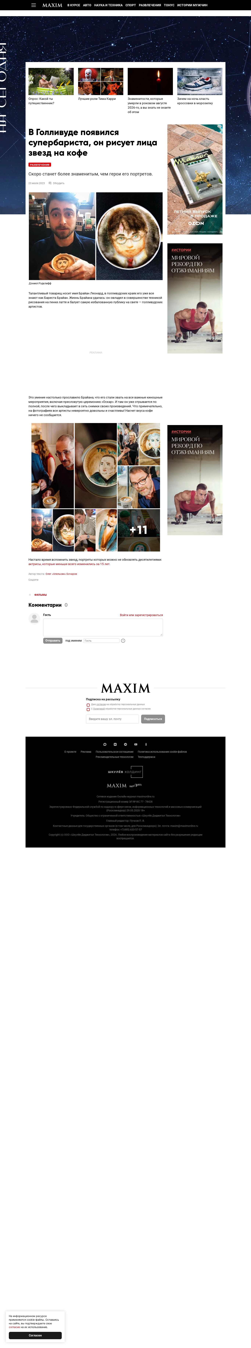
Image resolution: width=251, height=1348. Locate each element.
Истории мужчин (192, 5)
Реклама (86, 751)
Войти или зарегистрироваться (141, 615)
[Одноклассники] (146, 744)
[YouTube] (135, 744)
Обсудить (58, 183)
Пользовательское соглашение (114, 751)
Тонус (169, 5)
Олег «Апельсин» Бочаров (61, 573)
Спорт (131, 5)
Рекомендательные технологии (114, 756)
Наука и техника (108, 5)
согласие (101, 704)
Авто (87, 5)
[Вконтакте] (115, 744)
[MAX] (104, 744)
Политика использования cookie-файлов (162, 751)
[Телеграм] (125, 744)
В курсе (73, 5)
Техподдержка (146, 756)
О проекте (70, 751)
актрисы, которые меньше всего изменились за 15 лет (69, 564)
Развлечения (150, 5)
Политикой (99, 708)
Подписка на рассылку (103, 699)
